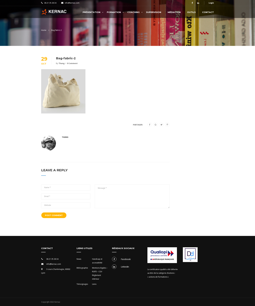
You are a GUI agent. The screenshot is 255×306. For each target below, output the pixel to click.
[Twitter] (161, 125)
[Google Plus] (155, 125)
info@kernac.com (72, 3)
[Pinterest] (167, 125)
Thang (61, 63)
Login (211, 3)
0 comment (72, 63)
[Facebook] (149, 125)
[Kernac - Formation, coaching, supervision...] (54, 13)
